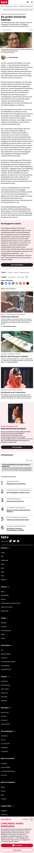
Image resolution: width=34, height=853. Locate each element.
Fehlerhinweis (20, 277)
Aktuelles (3, 622)
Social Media (5, 595)
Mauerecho (4, 693)
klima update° (5, 689)
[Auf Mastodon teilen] (6, 283)
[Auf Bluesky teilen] (9, 283)
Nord (2, 576)
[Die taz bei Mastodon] (10, 542)
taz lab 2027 (4, 751)
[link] (3, 6)
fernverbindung (5, 685)
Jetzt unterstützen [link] (17, 265)
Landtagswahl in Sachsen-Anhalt (10, 603)
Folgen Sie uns (4, 541)
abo (2, 650)
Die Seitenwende (6, 630)
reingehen (4, 700)
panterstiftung (5, 665)
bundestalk (4, 681)
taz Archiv (4, 775)
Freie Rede (4, 697)
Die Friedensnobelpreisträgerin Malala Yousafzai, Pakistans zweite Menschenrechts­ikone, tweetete (15, 209)
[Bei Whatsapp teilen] (16, 283)
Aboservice (4, 814)
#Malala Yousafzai (24, 272)
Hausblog (4, 626)
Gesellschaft (4, 560)
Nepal (2, 591)
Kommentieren (12, 277)
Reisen (3, 787)
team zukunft (5, 712)
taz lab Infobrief (5, 724)
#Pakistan (10, 272)
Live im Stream (5, 743)
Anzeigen (3, 799)
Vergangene (4, 747)
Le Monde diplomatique (8, 771)
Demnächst (4, 736)
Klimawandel (4, 611)
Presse (3, 638)
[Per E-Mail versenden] (2, 283)
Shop (2, 795)
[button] (32, 2)
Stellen (3, 634)
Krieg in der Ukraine (7, 607)
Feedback (4, 810)
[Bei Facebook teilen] (13, 283)
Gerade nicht (25, 819)
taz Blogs (3, 763)
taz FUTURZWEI (5, 767)
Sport (2, 568)
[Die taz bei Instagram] (18, 542)
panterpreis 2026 (6, 669)
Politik (3, 552)
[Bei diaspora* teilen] (20, 283)
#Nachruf (16, 272)
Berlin (2, 572)
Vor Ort (3, 740)
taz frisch (3, 716)
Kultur (3, 564)
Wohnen (3, 599)
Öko (2, 556)
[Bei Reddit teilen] (24, 283)
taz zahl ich (4, 658)
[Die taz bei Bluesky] (14, 542)
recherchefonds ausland (8, 661)
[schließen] (31, 819)
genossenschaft (5, 654)
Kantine (3, 791)
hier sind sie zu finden (25, 470)
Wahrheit (3, 579)
